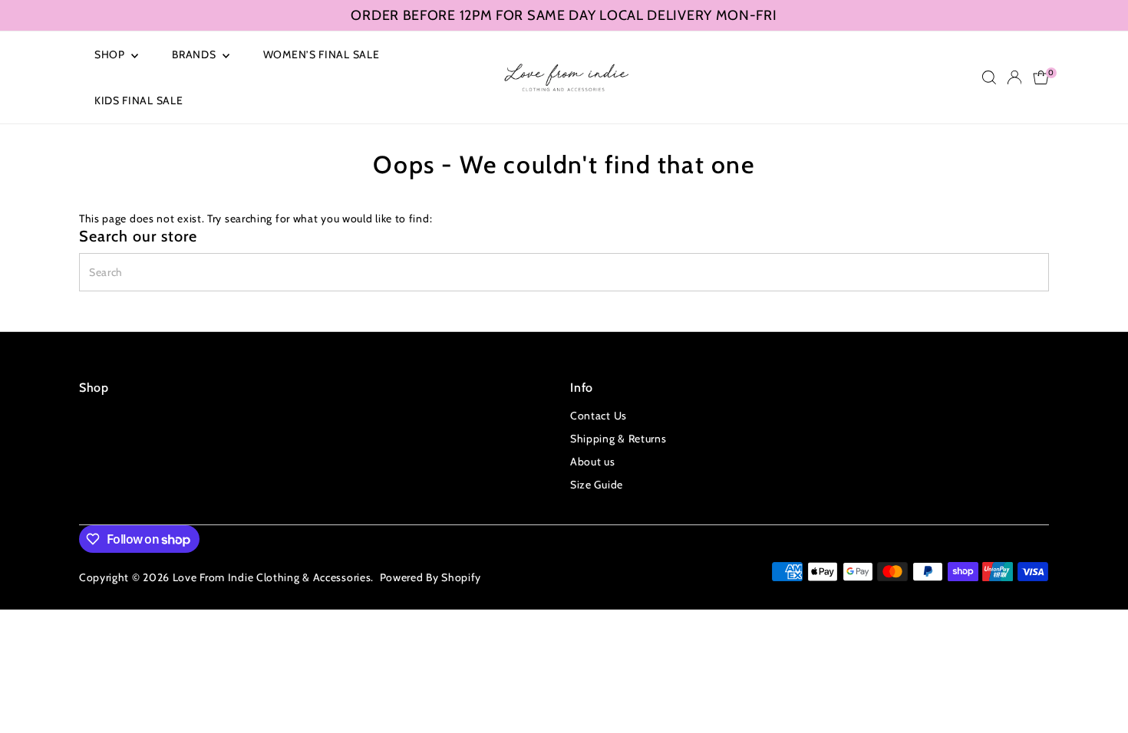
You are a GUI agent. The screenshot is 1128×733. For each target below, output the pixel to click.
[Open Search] (989, 77)
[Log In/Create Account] (1014, 77)
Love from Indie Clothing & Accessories (272, 577)
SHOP (111, 54)
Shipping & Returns (618, 438)
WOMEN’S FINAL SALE (321, 54)
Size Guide (596, 484)
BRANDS (195, 54)
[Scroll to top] (1097, 690)
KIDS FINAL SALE (138, 100)
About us (592, 461)
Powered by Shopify (431, 577)
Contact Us (598, 415)
